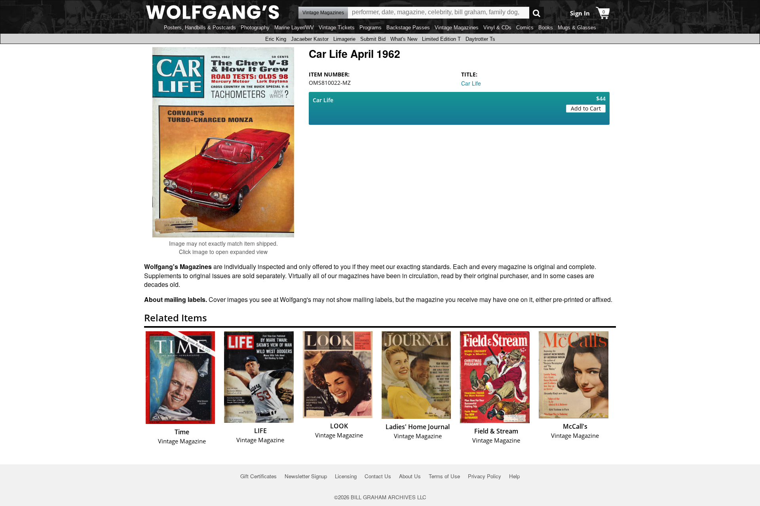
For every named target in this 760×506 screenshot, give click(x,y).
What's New (403, 39)
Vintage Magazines (457, 28)
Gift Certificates (258, 476)
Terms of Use (444, 476)
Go (536, 13)
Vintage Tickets (337, 28)
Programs (370, 28)
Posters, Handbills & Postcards (200, 28)
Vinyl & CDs (497, 28)
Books (545, 28)
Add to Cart (586, 108)
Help (514, 476)
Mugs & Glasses (577, 28)
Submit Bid (373, 39)
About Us (410, 476)
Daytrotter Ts (480, 39)
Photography (255, 28)
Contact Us (378, 476)
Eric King (275, 39)
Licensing (346, 476)
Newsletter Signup (306, 476)
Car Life (471, 83)
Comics (525, 28)
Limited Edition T (441, 39)
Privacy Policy (484, 476)
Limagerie (344, 39)
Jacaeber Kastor (310, 39)
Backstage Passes (408, 28)
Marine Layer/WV (294, 28)
